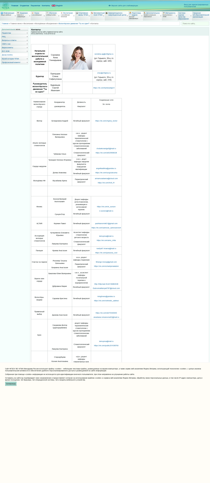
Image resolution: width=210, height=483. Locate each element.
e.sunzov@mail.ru (106, 211)
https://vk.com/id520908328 (106, 153)
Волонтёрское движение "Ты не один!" (74, 24)
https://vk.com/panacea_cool (106, 253)
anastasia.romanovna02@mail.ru (106, 317)
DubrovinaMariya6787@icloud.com (106, 288)
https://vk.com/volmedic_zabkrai (106, 301)
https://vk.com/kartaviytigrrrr (104, 88)
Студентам (24, 6)
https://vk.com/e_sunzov (106, 207)
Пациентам (35, 6)
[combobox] (195, 23)
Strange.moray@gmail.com (106, 262)
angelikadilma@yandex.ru (106, 168)
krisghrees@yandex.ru (106, 296)
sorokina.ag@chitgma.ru (104, 54)
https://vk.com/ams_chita (106, 240)
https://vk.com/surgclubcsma (106, 173)
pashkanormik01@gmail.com (106, 223)
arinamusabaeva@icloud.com (106, 178)
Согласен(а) (11, 384)
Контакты (46, 6)
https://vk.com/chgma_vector (106, 121)
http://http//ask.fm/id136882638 (106, 284)
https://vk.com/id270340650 (106, 313)
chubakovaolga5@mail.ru (106, 148)
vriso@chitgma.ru (104, 73)
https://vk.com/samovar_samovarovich (106, 228)
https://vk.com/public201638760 (106, 346)
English (59, 6)
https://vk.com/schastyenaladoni (106, 266)
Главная (14, 6)
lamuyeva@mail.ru (106, 236)
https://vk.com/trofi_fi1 (106, 183)
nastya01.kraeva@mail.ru (106, 248)
